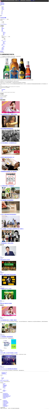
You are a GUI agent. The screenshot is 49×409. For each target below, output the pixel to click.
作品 (3, 22)
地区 (2, 40)
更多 (2, 31)
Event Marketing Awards (6, 394)
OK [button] (0, 1)
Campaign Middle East (5, 405)
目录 (2, 30)
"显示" (2, 44)
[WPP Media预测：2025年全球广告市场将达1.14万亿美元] (9, 348)
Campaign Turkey (5, 406)
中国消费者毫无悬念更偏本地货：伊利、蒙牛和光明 (9, 171)
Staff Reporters (2, 367)
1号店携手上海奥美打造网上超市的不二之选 (7, 157)
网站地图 (4, 386)
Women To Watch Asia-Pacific (6, 396)
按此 (19, 0)
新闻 (2, 27)
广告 (0, 256)
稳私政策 (32, 0)
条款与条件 (4, 380)
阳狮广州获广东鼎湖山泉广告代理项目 (6, 303)
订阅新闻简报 (5, 385)
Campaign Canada (5, 403)
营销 (0, 300)
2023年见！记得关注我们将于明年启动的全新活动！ (9, 214)
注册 (3, 46)
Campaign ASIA (2, 3)
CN (2, 12)
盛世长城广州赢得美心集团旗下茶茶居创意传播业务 (8, 274)
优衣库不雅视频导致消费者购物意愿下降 (7, 128)
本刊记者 (1, 258)
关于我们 (4, 383)
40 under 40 (4, 397)
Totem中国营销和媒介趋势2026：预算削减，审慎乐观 (9, 114)
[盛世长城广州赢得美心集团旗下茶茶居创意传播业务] (9, 270)
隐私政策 (1, 380)
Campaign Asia (5, 400)
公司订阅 (3, 9)
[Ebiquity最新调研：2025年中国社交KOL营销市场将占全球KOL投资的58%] (11, 227)
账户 (2, 45)
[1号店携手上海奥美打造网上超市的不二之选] (11, 155)
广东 (2, 90)
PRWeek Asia (4, 390)
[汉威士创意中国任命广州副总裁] (9, 255)
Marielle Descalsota (2, 335)
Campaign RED (2, 4)
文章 (3, 21)
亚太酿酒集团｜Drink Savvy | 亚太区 (5, 288)
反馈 (3, 384)
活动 (3, 34)
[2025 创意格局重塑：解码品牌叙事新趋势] (11, 198)
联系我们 (7, 380)
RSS (3, 387)
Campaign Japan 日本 (5, 402)
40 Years (4, 391)
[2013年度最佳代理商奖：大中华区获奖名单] (11, 184)
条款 (34, 0)
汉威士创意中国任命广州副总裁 (5, 259)
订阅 (2, 8)
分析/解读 (3, 28)
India (3, 43)
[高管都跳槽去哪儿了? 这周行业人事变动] (11, 241)
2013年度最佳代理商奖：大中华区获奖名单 (7, 185)
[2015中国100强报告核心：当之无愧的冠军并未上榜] (11, 141)
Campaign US (2, 2)
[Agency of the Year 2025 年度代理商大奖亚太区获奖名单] (9, 364)
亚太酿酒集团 (3, 89)
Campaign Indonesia (5, 401)
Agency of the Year (5, 393)
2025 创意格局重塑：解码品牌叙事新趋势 (7, 200)
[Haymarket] (1, 381)
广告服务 (3, 48)
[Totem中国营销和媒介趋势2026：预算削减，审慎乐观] (9, 315)
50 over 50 (4, 398)
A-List (4, 39)
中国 (3, 42)
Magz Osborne (2, 51)
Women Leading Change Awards (7, 395)
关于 (4, 372)
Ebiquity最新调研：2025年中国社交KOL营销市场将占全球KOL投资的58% (12, 228)
